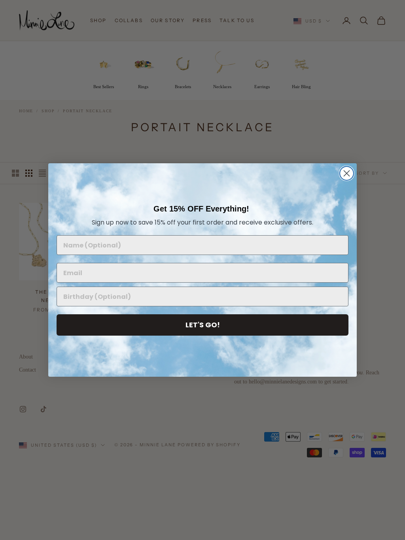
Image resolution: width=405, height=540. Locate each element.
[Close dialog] (347, 173)
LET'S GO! (202, 325)
